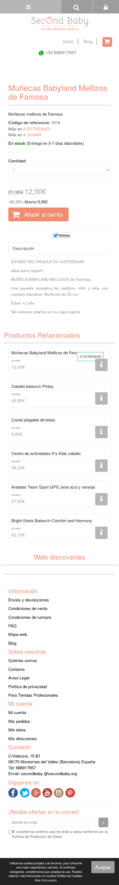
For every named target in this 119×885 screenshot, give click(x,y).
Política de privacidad (27, 686)
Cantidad (17, 161)
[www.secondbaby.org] (59, 24)
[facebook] (14, 792)
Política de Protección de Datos (37, 836)
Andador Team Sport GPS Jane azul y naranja (53, 487)
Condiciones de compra (29, 617)
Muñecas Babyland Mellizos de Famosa (47, 352)
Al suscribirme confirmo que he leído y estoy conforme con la (60, 834)
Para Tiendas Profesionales (33, 695)
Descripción (23, 248)
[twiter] (25, 792)
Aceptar (103, 867)
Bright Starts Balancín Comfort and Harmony (51, 520)
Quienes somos (22, 660)
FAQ (12, 625)
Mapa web (17, 634)
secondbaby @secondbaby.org (49, 773)
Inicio (68, 41)
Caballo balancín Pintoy (32, 386)
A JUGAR (32, 134)
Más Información (46, 880)
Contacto (16, 669)
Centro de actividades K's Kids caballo (46, 453)
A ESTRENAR (36, 129)
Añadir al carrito (42, 214)
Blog (87, 41)
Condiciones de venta (27, 608)
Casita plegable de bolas (33, 420)
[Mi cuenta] (106, 6)
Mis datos (17, 729)
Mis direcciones (22, 738)
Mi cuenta (17, 712)
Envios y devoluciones (28, 600)
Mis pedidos (19, 721)
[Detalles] (101, 365)
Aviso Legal (18, 677)
